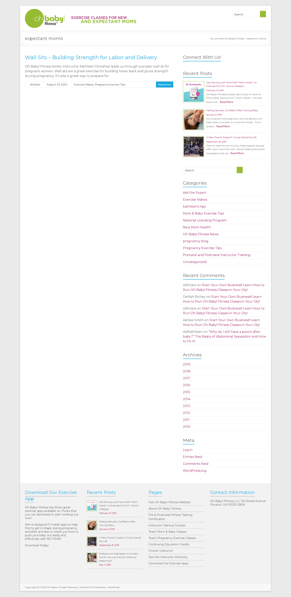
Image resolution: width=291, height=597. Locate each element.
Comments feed (195, 464)
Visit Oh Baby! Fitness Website (169, 502)
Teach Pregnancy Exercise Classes (172, 538)
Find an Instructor (160, 550)
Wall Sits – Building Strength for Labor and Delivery (91, 57)
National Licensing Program (204, 220)
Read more (164, 84)
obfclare (35, 84)
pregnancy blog (195, 241)
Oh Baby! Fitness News (201, 234)
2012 (186, 413)
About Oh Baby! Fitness (164, 508)
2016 (186, 385)
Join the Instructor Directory (168, 557)
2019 (186, 364)
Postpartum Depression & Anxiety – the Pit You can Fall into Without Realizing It (119, 557)
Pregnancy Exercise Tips (110, 84)
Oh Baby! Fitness (234, 38)
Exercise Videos (84, 84)
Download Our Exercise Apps (168, 563)
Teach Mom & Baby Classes (167, 531)
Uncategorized (195, 262)
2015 (186, 392)
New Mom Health (197, 227)
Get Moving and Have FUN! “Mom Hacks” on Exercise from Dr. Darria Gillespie (118, 505)
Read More (226, 101)
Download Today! (36, 545)
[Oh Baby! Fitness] (80, 11)
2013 (186, 406)
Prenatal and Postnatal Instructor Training (216, 255)
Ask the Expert (194, 193)
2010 (186, 427)
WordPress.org (194, 471)
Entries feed (192, 457)
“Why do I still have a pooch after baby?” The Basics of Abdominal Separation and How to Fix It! (224, 336)
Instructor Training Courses (166, 525)
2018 (186, 371)
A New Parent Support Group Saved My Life (231, 137)
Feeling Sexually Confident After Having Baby (232, 110)
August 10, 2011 (57, 84)
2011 (186, 420)
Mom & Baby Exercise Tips (203, 213)
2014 (186, 399)
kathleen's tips (194, 206)
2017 (186, 378)
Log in (187, 450)
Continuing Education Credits (168, 544)
